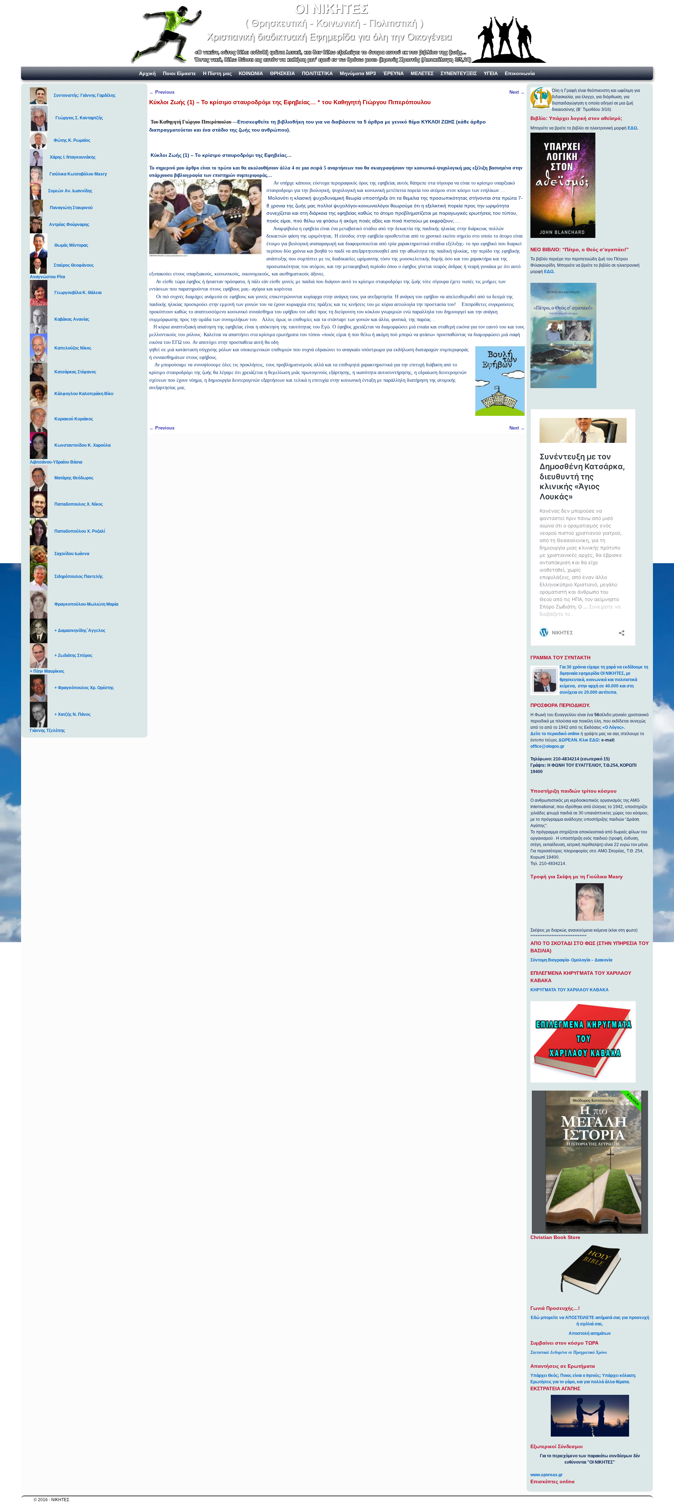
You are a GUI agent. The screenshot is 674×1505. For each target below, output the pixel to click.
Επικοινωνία (520, 73)
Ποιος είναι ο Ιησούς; (580, 1375)
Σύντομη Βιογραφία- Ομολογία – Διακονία (571, 960)
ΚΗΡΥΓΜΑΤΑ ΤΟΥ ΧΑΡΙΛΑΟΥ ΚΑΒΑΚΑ (569, 989)
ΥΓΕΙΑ (491, 73)
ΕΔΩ (632, 128)
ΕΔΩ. (549, 271)
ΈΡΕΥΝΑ (393, 73)
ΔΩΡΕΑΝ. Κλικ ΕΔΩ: (579, 740)
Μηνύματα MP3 (358, 73)
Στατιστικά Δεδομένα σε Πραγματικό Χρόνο (568, 1352)
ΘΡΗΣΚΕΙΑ (282, 73)
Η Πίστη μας (217, 73)
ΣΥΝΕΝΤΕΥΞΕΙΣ (459, 73)
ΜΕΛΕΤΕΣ (422, 73)
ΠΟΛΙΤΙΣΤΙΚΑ (317, 73)
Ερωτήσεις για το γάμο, (553, 1381)
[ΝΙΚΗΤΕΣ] (337, 33)
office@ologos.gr (547, 746)
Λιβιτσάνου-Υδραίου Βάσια (56, 462)
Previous (161, 92)
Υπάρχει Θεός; (544, 1375)
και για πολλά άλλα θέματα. (603, 1381)
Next (517, 92)
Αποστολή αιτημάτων (590, 1333)
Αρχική (147, 73)
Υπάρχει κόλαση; (619, 1375)
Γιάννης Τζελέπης (47, 730)
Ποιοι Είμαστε (179, 73)
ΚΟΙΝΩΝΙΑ (251, 73)
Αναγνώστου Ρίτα (47, 276)
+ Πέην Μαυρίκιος (47, 671)
